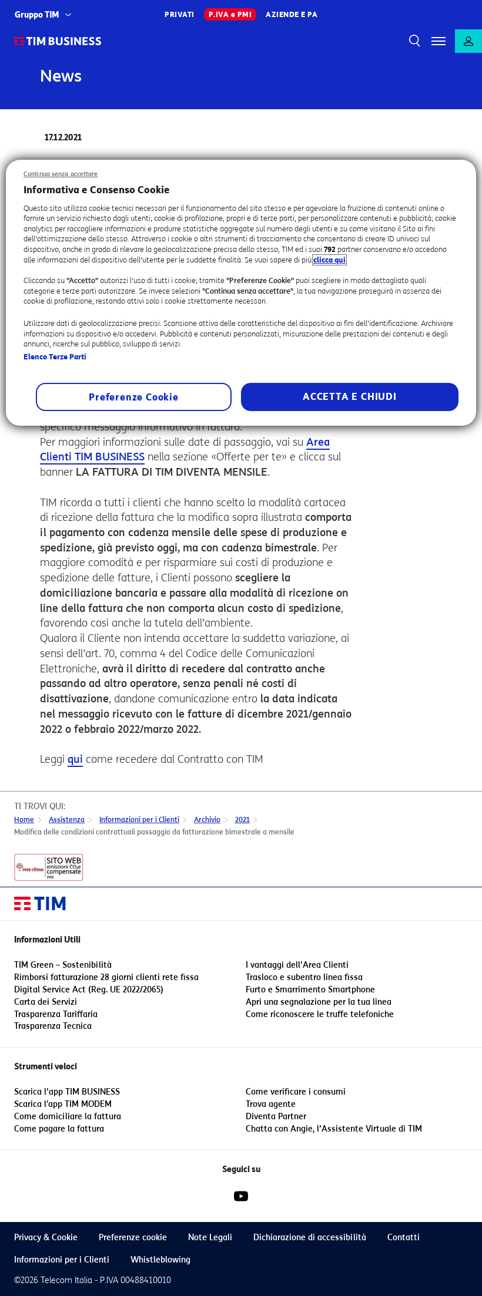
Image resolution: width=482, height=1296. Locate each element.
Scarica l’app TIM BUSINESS (67, 1092)
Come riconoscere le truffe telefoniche (320, 1014)
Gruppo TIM (37, 15)
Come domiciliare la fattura (67, 1117)
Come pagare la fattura (59, 1129)
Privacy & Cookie (46, 1238)
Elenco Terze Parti (55, 356)
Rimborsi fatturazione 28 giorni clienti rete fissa (106, 977)
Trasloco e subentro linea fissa (304, 977)
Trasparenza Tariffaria (56, 1014)
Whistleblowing (160, 1260)
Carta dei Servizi (45, 1002)
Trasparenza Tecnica (53, 1026)
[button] (438, 41)
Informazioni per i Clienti (61, 1260)
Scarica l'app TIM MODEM (63, 1104)
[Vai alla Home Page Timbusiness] (58, 41)
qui (75, 759)
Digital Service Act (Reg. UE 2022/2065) (88, 990)
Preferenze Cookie (134, 397)
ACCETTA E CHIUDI (350, 397)
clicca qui (329, 259)
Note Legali (210, 1238)
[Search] (412, 41)
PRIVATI (180, 14)
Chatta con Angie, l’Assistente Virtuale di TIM (334, 1129)
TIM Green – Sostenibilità (63, 965)
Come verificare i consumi (296, 1092)
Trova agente (271, 1104)
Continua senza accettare (61, 174)
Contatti (403, 1238)
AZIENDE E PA (291, 14)
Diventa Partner (276, 1117)
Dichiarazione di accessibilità (309, 1238)
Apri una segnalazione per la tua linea (318, 1002)
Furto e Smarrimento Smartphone (310, 990)
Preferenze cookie (133, 1238)
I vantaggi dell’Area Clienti (297, 965)
